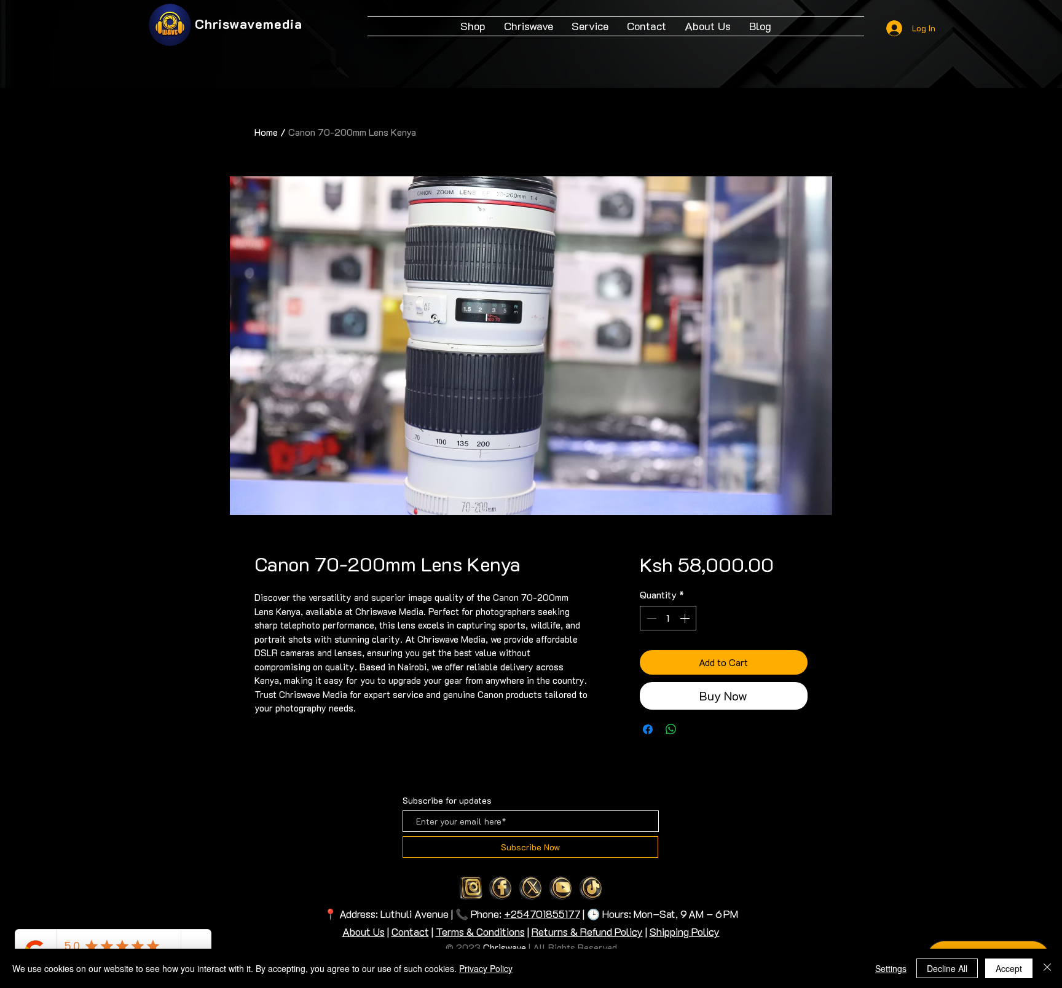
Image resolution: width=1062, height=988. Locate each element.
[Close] (1047, 968)
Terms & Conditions (480, 931)
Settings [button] (891, 968)
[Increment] (685, 618)
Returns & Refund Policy (587, 931)
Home (266, 131)
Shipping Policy (685, 931)
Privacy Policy (486, 968)
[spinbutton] (668, 618)
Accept (1009, 968)
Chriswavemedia (248, 24)
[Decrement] (650, 618)
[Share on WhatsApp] (671, 729)
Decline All (947, 968)
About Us (363, 931)
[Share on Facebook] (647, 729)
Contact (410, 931)
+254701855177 (542, 913)
